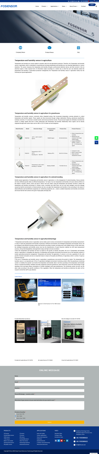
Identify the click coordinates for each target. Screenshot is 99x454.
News (63, 6)
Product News (49, 52)
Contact (83, 6)
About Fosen (73, 6)
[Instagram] (64, 440)
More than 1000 (21, 418)
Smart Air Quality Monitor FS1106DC (70, 360)
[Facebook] (56, 440)
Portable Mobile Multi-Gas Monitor (22, 318)
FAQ (78, 52)
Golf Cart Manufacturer (9, 451)
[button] (92, 4)
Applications (54, 6)
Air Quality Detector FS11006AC (45, 360)
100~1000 (19, 416)
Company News (20, 52)
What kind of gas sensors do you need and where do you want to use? (35, 400)
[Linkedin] (67, 440)
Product (44, 6)
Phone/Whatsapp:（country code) (25, 394)
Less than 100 (20, 414)
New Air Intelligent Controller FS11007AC (71, 318)
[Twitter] (58, 440)
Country (17, 388)
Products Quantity (20, 412)
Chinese (91, 1)
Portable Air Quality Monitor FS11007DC (24, 360)
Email (17, 382)
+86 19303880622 (82, 438)
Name (16, 376)
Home (37, 6)
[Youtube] (61, 440)
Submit (49, 422)
